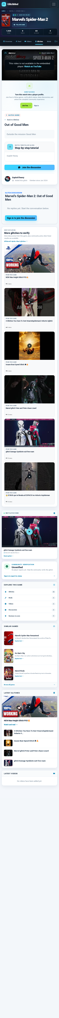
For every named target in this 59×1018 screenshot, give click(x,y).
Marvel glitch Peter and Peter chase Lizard (31, 751)
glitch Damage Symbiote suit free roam (30, 761)
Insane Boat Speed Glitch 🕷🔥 (26, 741)
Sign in (36, 106)
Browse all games (9, 685)
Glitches (40, 41)
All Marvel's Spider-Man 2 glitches (15, 241)
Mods (49, 41)
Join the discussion (31, 167)
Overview (8, 41)
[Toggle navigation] (53, 4)
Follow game (20, 24)
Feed (19, 41)
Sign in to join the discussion (21, 217)
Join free (25, 106)
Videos (29, 41)
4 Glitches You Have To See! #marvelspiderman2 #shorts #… (33, 732)
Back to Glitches (13, 120)
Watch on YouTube (32, 66)
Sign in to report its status (13, 576)
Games (3, 11)
